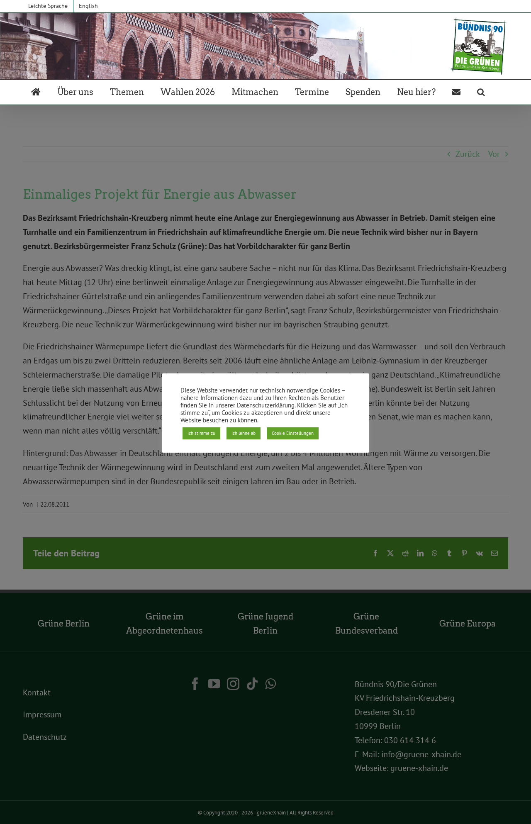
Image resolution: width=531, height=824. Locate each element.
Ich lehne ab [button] (243, 433)
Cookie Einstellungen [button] (293, 433)
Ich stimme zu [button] (201, 433)
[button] (481, 92)
